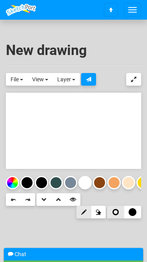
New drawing (46, 50)
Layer (64, 79)
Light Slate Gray (70, 182)
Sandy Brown (114, 182)
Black (41, 182)
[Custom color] (12, 182)
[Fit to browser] (133, 79)
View (38, 79)
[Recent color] (27, 182)
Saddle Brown (99, 182)
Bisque (128, 182)
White (85, 182)
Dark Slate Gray (56, 182)
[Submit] (88, 79)
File (15, 79)
